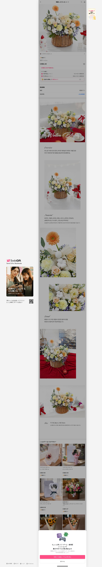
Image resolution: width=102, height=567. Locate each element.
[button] (9, 563)
